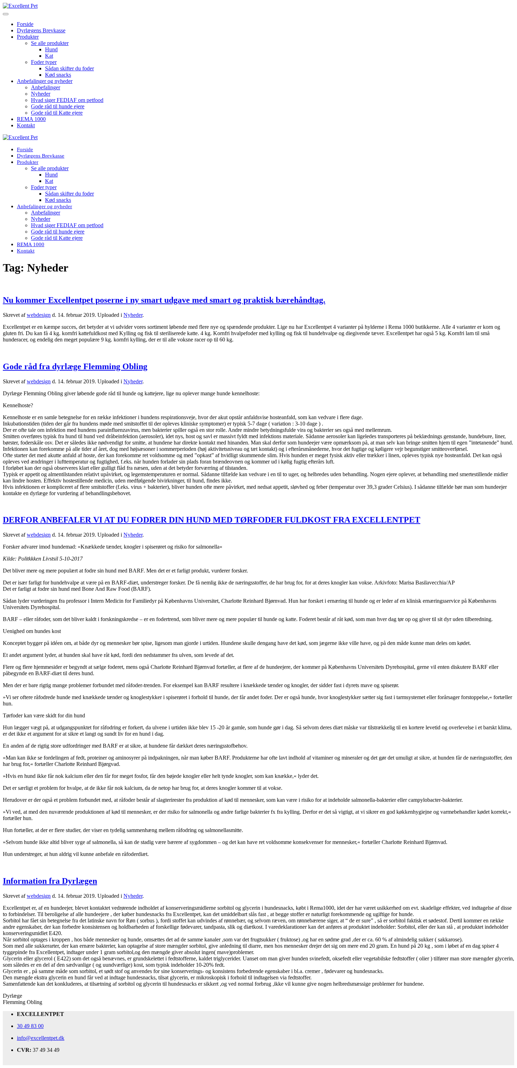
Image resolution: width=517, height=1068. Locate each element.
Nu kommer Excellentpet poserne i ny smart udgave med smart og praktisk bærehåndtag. (164, 300)
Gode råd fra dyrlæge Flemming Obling (75, 366)
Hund (51, 49)
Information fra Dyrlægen (50, 880)
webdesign (39, 315)
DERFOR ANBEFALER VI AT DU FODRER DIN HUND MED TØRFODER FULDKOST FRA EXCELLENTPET (211, 519)
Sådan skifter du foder (69, 68)
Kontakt (26, 125)
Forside (25, 24)
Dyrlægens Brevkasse (41, 30)
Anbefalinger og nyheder (44, 81)
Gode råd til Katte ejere (57, 113)
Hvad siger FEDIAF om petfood (67, 100)
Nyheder (40, 94)
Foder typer (44, 62)
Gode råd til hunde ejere (57, 106)
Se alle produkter (50, 43)
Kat (49, 56)
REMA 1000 (31, 119)
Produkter (28, 37)
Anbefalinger (45, 87)
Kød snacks (58, 75)
